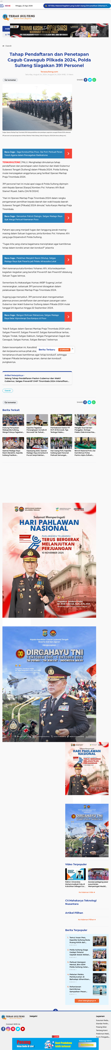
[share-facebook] (85, 80)
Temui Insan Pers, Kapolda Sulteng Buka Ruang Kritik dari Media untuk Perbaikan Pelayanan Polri (80, 940)
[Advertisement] (49, 484)
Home (7, 6)
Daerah (8, 391)
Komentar (11, 402)
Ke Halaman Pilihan (86, 920)
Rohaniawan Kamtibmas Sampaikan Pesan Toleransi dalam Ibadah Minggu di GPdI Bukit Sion (80, 989)
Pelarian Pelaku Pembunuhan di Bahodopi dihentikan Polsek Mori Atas (79, 977)
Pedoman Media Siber (103, 1034)
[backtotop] (55, 1011)
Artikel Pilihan (74, 912)
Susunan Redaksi (103, 1020)
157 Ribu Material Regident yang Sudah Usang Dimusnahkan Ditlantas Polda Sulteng (78, 6)
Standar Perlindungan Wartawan (103, 1024)
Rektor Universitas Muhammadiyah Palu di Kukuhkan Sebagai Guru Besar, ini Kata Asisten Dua (75, 884)
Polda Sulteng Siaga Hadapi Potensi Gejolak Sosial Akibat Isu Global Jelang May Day (80, 952)
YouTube (25, 1032)
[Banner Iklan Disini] (55, 1044)
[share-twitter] (90, 80)
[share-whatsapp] (94, 80)
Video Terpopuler (76, 864)
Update (65, 350)
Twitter (19, 1032)
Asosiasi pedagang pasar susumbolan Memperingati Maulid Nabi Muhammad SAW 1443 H (98, 884)
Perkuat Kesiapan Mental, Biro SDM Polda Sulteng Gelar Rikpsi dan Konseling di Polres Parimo (79, 964)
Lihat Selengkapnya (86, 1001)
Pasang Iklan (101, 1027)
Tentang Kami (101, 1030)
